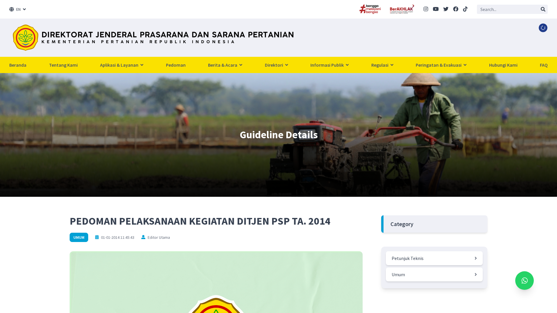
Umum (78, 237)
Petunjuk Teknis (408, 258)
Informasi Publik (327, 65)
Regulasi (380, 65)
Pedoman (176, 65)
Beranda (17, 65)
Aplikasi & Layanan (119, 65)
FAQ (544, 65)
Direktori (274, 65)
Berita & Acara (223, 65)
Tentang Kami (63, 65)
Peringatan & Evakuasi (439, 65)
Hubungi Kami (503, 65)
